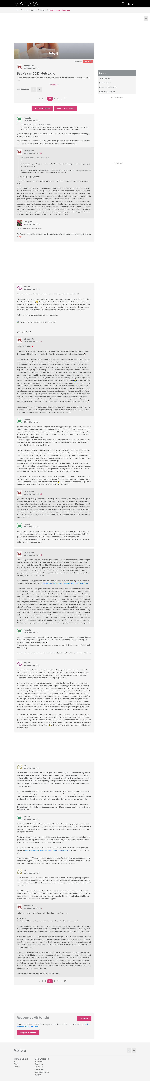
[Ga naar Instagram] (134, 1050)
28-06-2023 (28, 665)
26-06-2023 (28, 632)
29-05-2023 (28, 68)
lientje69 (28, 221)
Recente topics (105, 83)
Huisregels (39, 1061)
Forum (25, 10)
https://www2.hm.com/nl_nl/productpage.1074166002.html (47, 850)
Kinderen (34, 10)
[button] (54, 84)
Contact (17, 1067)
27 (65, 99)
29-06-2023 (28, 768)
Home (18, 10)
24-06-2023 (28, 422)
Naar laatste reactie (65, 108)
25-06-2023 (28, 527)
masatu (27, 118)
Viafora (20, 1050)
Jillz (26, 765)
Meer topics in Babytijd (107, 87)
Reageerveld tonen (28, 1033)
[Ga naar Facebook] (129, 1050)
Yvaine (27, 286)
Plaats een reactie (42, 108)
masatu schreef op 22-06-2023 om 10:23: (35, 157)
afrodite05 (29, 65)
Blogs (16, 1064)
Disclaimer (39, 1064)
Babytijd (43, 10)
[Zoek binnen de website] (123, 3)
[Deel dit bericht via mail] (39, 89)
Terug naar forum (105, 78)
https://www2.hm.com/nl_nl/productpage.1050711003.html (65, 583)
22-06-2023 (28, 120)
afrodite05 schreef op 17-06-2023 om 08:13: (36, 125)
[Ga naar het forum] (128, 3)
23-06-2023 (28, 341)
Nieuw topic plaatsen (107, 91)
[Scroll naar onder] (146, 18)
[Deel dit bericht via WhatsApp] (33, 89)
